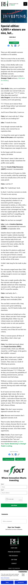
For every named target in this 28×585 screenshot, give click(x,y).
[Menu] (25, 4)
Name (2, 484)
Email (2, 489)
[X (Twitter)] (12, 46)
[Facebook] (8, 46)
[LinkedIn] (15, 46)
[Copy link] (19, 46)
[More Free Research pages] (18, 555)
